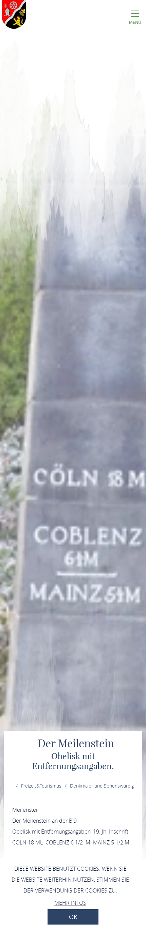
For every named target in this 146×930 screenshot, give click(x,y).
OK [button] (73, 917)
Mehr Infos (70, 902)
